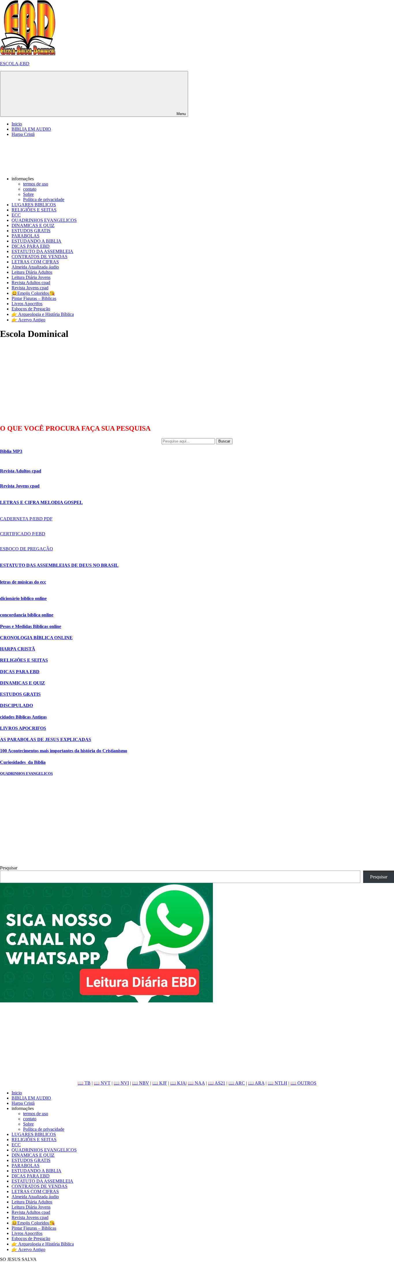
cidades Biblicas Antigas (23, 717)
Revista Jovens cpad (30, 287)
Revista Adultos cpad (31, 282)
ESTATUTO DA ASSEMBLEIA (42, 251)
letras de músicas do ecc (23, 582)
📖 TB (84, 1083)
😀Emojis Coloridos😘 (33, 293)
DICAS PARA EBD (31, 246)
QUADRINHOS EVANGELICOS (44, 220)
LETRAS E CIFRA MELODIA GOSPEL (41, 502)
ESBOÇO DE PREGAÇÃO (26, 548)
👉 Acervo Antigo (28, 319)
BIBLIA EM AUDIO (31, 129)
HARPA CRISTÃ (17, 648)
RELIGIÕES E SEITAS (34, 209)
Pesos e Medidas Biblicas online (30, 626)
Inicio (17, 123)
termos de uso (35, 183)
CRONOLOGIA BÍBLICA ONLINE (36, 637)
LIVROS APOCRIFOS (23, 728)
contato (29, 189)
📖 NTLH (277, 1083)
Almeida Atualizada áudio (35, 267)
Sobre (28, 194)
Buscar (224, 441)
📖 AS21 (216, 1083)
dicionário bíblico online (23, 598)
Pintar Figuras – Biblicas (34, 298)
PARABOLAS (26, 235)
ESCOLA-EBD (14, 63)
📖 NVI (121, 1083)
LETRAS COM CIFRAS (35, 261)
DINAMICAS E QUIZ (33, 225)
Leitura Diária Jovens (31, 277)
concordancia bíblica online (26, 614)
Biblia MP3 (11, 451)
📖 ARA (256, 1083)
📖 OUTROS (303, 1083)
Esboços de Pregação (31, 308)
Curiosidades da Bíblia (23, 762)
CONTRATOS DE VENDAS (39, 256)
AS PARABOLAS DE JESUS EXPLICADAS (45, 739)
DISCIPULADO (16, 705)
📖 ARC (236, 1083)
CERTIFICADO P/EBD (22, 533)
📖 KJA (178, 1083)
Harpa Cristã (23, 134)
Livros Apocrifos (27, 303)
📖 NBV (140, 1083)
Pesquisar (8, 867)
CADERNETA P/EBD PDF (26, 518)
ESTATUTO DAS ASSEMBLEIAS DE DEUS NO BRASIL (59, 565)
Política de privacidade (43, 199)
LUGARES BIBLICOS (34, 204)
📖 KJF (159, 1083)
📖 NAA (196, 1083)
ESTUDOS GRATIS (31, 230)
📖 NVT (102, 1083)
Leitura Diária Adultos (32, 272)
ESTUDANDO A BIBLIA (36, 241)
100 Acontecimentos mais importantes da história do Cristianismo (63, 750)
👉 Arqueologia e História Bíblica (43, 314)
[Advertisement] (43, 382)
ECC (16, 215)
